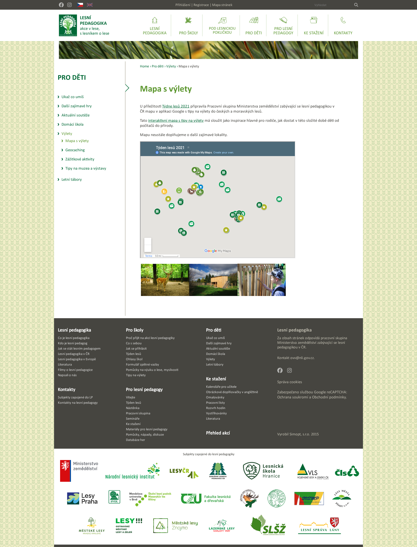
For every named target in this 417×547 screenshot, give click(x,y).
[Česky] (80, 5)
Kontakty (66, 389)
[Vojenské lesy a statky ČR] (312, 471)
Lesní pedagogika (74, 330)
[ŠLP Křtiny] (150, 498)
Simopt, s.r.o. (300, 434)
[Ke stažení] (313, 25)
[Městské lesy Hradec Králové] (91, 526)
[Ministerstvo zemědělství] (79, 471)
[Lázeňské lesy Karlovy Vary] (221, 526)
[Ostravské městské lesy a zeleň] (129, 526)
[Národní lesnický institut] (131, 471)
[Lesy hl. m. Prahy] (82, 498)
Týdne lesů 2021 (175, 106)
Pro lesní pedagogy (144, 389)
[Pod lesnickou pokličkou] (222, 25)
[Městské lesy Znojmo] (175, 526)
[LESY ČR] (183, 471)
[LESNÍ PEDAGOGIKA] (84, 25)
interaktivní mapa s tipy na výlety (176, 120)
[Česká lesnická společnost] (346, 471)
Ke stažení (216, 378)
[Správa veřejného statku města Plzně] (309, 498)
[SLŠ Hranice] (263, 471)
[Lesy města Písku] (341, 498)
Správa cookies (289, 381)
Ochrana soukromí (292, 397)
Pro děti (72, 77)
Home (144, 66)
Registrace (201, 4)
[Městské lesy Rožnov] (249, 498)
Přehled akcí (218, 433)
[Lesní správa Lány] (320, 526)
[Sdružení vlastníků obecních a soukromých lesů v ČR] (114, 498)
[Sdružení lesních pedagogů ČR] (219, 471)
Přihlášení (182, 4)
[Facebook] (61, 4)
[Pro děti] (253, 25)
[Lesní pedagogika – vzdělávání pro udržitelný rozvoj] (188, 25)
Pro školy (134, 330)
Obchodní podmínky (329, 397)
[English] (90, 5)
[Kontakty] (343, 25)
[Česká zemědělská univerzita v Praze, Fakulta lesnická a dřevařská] (205, 498)
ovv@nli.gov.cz (302, 357)
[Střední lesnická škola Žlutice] (268, 526)
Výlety (171, 66)
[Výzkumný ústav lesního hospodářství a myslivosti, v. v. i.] (276, 498)
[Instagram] (69, 4)
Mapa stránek (222, 4)
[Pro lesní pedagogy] (283, 25)
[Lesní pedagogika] (154, 25)
